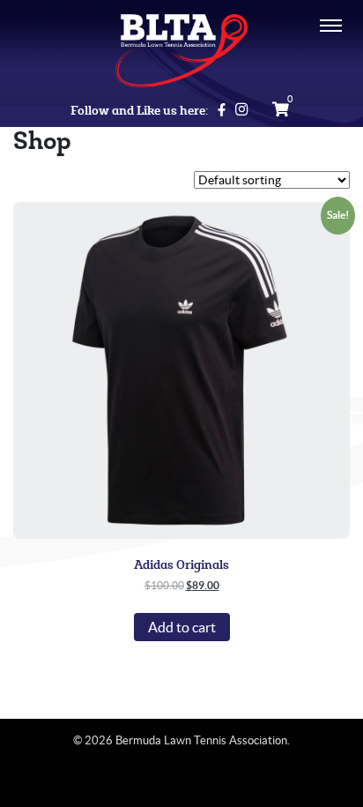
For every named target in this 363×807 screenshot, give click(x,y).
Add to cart (182, 627)
